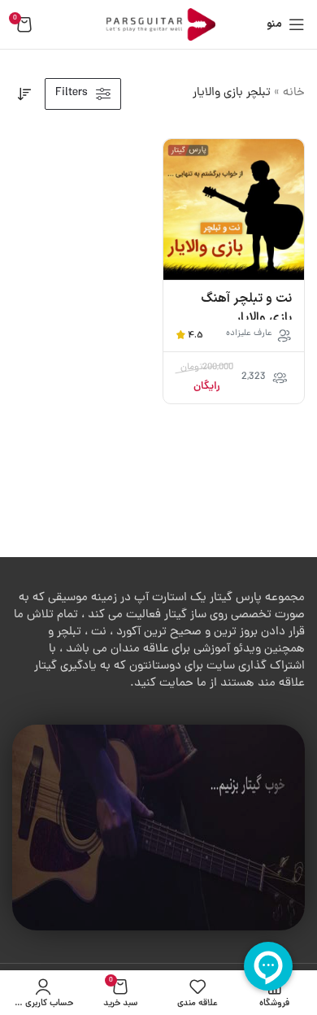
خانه (294, 93)
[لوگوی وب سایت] (158, 25)
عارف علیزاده (249, 334)
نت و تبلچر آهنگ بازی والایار (246, 308)
